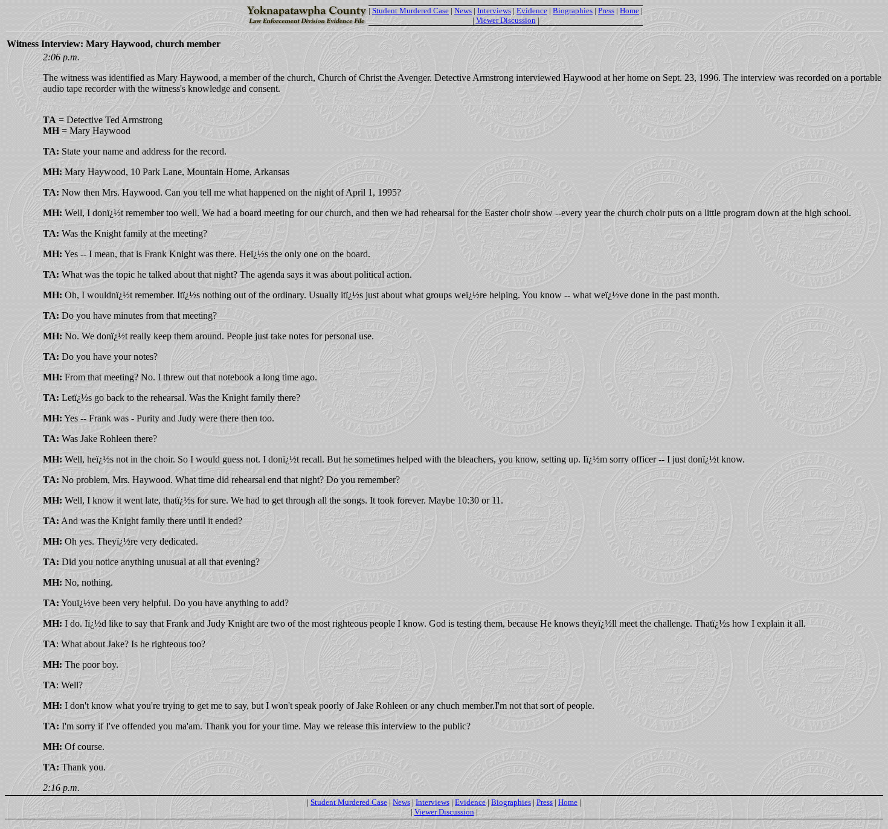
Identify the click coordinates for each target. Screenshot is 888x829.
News (463, 10)
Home (629, 10)
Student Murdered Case (410, 10)
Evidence (531, 10)
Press (606, 10)
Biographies (573, 10)
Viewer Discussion (506, 20)
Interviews (494, 10)
